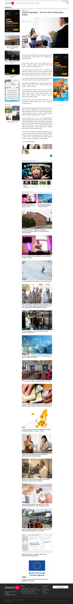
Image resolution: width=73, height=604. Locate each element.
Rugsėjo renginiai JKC (12, 121)
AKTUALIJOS (23, 588)
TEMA (22, 591)
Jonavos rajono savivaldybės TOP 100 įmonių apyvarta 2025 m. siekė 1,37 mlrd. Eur (44, 205)
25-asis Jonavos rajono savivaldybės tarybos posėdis (36, 381)
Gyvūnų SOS (65, 600)
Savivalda (20, 0)
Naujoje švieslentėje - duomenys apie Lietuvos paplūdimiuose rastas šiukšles (34, 555)
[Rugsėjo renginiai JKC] (11, 113)
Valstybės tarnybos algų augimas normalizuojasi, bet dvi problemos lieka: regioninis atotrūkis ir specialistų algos (37, 405)
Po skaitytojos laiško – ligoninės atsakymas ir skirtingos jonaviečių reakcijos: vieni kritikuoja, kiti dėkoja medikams (35, 231)
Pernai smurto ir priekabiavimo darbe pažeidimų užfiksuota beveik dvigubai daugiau (34, 455)
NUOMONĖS (29, 591)
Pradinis (41, 600)
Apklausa (59, 600)
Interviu (26, 0)
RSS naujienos (45, 592)
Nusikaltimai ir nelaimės (43, 0)
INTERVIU (25, 591)
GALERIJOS (35, 593)
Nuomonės (33, 0)
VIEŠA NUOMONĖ (30, 593)
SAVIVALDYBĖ (28, 588)
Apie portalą (45, 588)
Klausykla (29, 0)
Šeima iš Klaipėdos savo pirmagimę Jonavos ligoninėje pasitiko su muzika (28, 205)
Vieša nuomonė (50, 600)
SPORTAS (32, 588)
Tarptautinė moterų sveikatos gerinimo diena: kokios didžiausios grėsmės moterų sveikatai (36, 480)
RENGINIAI (33, 591)
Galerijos (58, 0)
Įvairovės (37, 0)
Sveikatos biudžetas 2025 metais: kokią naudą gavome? (37, 281)
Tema (23, 0)
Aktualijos (16, 0)
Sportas (49, 0)
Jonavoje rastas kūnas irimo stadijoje (12, 76)
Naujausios (7, 0)
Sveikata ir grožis (53, 0)
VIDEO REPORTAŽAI (24, 593)
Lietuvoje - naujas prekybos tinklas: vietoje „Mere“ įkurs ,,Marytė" (12, 47)
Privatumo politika (46, 589)
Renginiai (55, 600)
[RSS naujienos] (67, 7)
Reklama (44, 591)
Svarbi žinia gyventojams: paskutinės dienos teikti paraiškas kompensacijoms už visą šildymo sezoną (35, 505)
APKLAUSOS (36, 588)
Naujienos (45, 600)
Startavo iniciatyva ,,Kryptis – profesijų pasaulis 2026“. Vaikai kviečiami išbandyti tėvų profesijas (36, 530)
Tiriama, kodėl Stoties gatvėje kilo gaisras (12, 62)
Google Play (61, 587)
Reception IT (11, 601)
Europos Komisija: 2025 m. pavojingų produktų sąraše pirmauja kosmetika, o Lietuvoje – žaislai (36, 430)
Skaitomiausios (11, 0)
